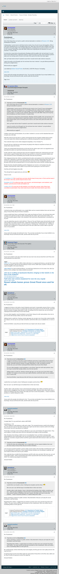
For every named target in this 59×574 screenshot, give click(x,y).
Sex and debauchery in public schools (14, 277)
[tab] (5, 20)
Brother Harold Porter (17, 68)
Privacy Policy (45, 567)
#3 (54, 205)
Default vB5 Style (7, 567)
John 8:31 (6, 72)
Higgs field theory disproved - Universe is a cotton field (24, 333)
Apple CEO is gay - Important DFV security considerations (25, 332)
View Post (25, 102)
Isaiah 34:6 (7, 263)
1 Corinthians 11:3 (8, 178)
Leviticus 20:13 (8, 186)
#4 (54, 251)
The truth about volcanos (10, 276)
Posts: (9, 34)
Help (30, 567)
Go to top (53, 567)
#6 (54, 353)
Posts (5, 19)
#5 (54, 302)
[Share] (54, 33)
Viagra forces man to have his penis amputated (23, 335)
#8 (54, 477)
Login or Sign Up (51, 1)
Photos (21, 19)
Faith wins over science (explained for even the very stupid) (24, 279)
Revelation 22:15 (8, 182)
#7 (54, 416)
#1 (54, 37)
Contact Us (36, 567)
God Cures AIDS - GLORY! (9, 280)
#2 (54, 97)
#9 (54, 532)
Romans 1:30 (45, 41)
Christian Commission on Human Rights (33, 331)
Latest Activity (13, 19)
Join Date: (10, 32)
